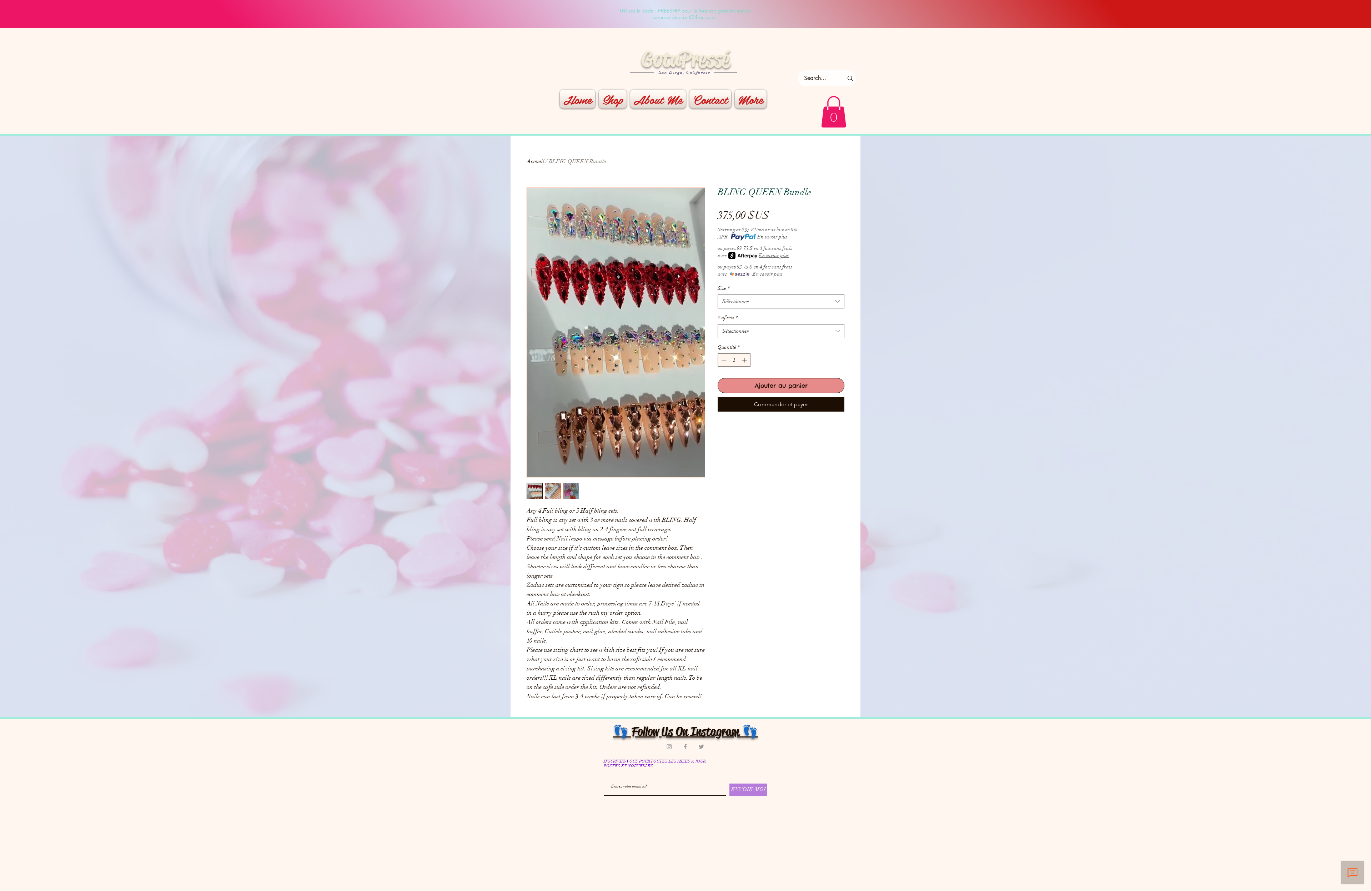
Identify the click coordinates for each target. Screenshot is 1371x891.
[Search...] (850, 78)
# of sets (728, 317)
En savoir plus (772, 237)
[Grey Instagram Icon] (669, 746)
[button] (833, 111)
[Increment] (744, 360)
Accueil (535, 161)
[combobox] (781, 301)
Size (724, 288)
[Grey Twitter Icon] (701, 746)
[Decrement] (723, 360)
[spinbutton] (734, 360)
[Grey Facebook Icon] (685, 746)
